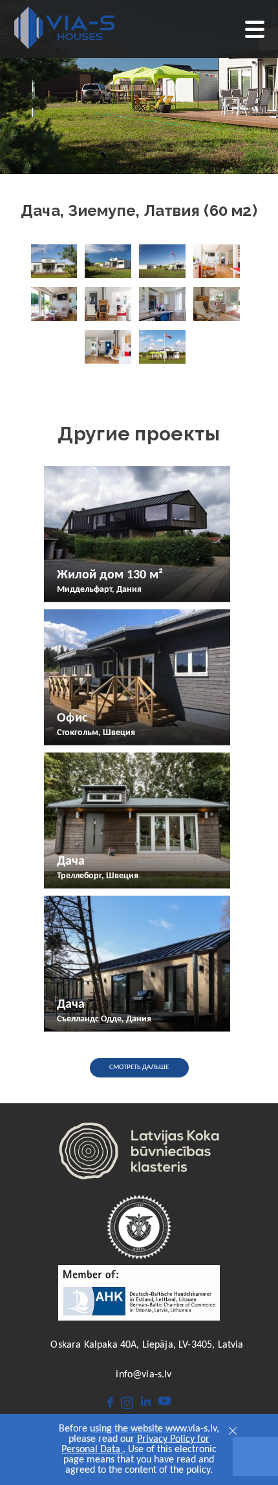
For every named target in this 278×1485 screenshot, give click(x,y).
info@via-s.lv (143, 1375)
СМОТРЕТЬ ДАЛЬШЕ (139, 1067)
